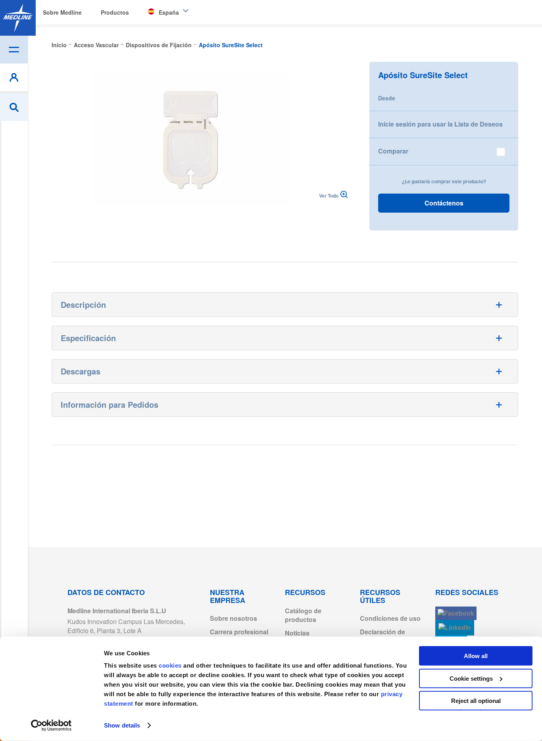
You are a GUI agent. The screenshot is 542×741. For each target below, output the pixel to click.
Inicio (59, 45)
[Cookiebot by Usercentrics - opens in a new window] (51, 725)
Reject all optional (476, 700)
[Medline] (18, 18)
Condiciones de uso (390, 618)
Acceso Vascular (96, 45)
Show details (122, 725)
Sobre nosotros (233, 618)
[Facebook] (456, 613)
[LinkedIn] (454, 627)
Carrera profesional (239, 631)
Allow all (476, 656)
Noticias (297, 632)
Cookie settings (471, 678)
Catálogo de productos (303, 615)
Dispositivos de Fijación (159, 45)
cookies (171, 665)
